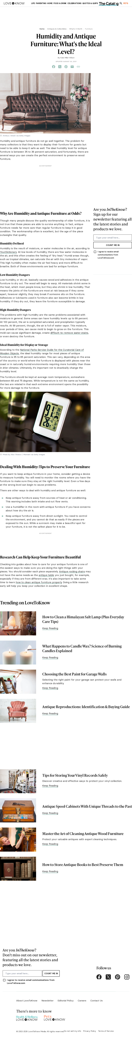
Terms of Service (106, 1031)
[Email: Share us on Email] (72, 67)
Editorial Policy (66, 1000)
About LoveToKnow (26, 1000)
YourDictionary (8, 251)
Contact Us (96, 1000)
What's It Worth (75, 29)
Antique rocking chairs (72, 571)
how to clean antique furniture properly (39, 582)
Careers (82, 1000)
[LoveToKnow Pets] (54, 1017)
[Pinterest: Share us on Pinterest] (66, 67)
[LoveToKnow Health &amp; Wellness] (27, 1017)
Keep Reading (50, 628)
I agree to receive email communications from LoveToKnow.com (108, 255)
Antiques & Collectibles (57, 29)
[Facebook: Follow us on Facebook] (99, 977)
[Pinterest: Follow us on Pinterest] (117, 977)
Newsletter (47, 1000)
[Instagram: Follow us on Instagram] (126, 977)
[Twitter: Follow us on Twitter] (108, 977)
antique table (46, 575)
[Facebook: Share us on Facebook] (54, 67)
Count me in (112, 245)
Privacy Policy (89, 1031)
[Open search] (120, 3)
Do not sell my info (72, 1031)
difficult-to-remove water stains (69, 332)
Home (41, 29)
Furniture (89, 29)
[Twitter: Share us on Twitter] (60, 67)
